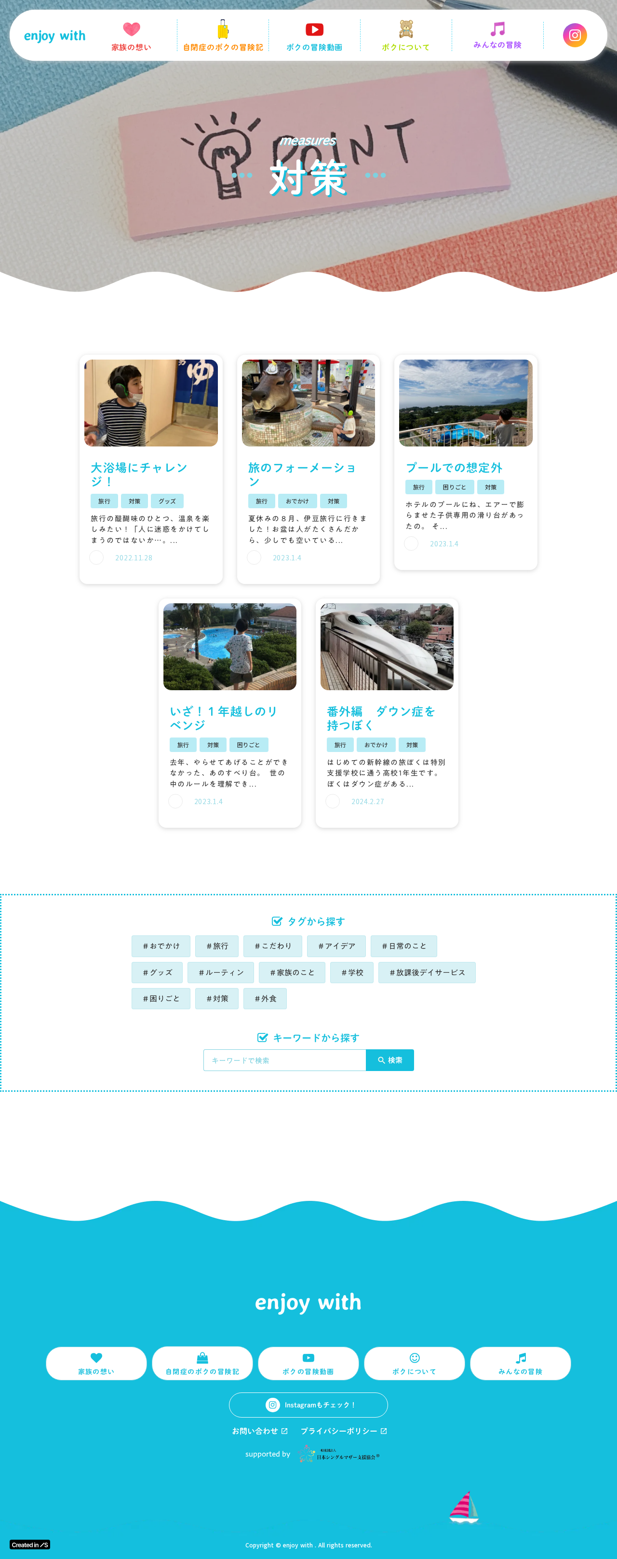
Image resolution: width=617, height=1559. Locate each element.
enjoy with (308, 1301)
